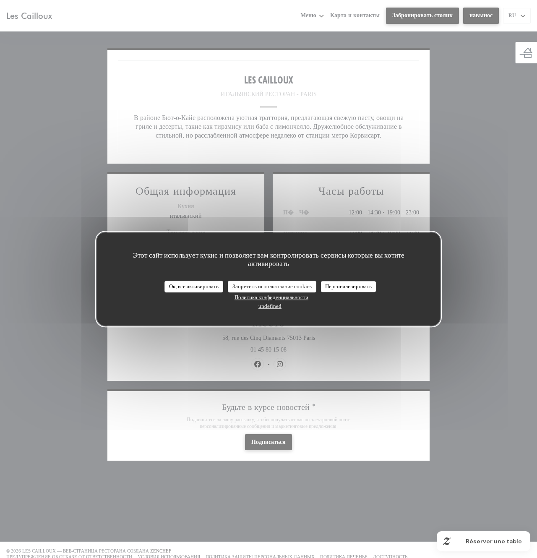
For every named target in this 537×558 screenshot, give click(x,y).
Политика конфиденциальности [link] (271, 297)
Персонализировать (348, 286)
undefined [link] (270, 306)
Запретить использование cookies (272, 286)
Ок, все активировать (194, 286)
